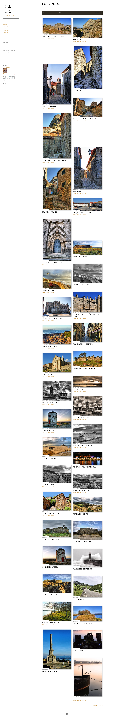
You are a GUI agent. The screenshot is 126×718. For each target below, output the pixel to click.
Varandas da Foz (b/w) (82, 285)
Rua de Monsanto (49, 106)
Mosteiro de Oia (49, 374)
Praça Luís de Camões (82, 213)
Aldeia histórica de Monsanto (86, 119)
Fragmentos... (51, 3)
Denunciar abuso (7, 59)
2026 (4, 24)
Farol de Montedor (50, 402)
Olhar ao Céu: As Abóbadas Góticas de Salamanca (9, 74)
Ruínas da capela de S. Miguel (54, 36)
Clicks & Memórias (7, 67)
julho (5, 28)
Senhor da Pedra (49, 458)
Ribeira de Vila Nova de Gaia (84, 467)
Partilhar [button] (43, 38)
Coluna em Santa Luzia (52, 671)
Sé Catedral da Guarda (52, 318)
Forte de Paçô (48, 485)
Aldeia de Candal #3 (50, 513)
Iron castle (78, 651)
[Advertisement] (57, 51)
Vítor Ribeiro (9, 13)
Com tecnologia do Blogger (73, 713)
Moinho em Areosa (50, 430)
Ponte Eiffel (78, 389)
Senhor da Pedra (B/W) (82, 445)
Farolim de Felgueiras (82, 569)
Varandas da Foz (49, 291)
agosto (6, 26)
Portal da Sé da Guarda (52, 263)
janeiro (6, 32)
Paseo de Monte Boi (50, 346)
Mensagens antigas (97, 705)
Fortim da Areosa (80, 257)
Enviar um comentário (50, 38)
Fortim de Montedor (82, 490)
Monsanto (77, 39)
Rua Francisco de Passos (83, 344)
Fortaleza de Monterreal (84, 369)
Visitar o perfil (9, 15)
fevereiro (6, 30)
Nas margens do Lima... (51, 623)
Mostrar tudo (97, 12)
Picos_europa (78, 599)
